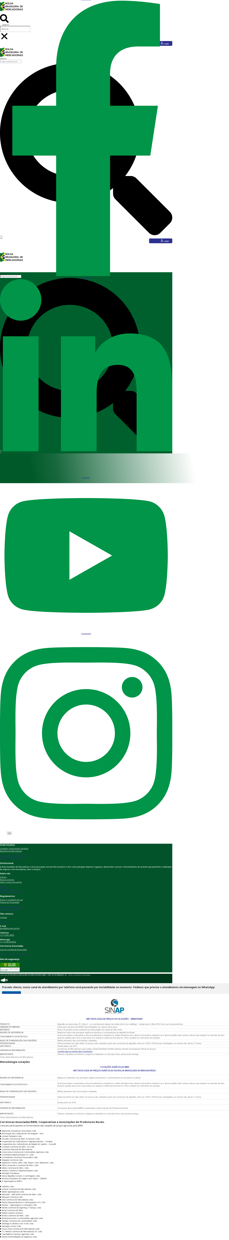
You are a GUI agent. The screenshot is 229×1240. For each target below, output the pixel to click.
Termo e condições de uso (11, 900)
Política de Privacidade (9, 902)
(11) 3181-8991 (7, 935)
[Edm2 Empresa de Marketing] (4, 981)
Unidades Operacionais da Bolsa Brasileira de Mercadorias (14, 849)
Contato (3, 917)
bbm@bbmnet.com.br (10, 928)
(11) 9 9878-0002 (8, 941)
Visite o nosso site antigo (11, 882)
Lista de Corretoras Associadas (13, 949)
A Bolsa (3, 877)
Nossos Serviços (7, 879)
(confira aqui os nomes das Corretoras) (75, 1051)
